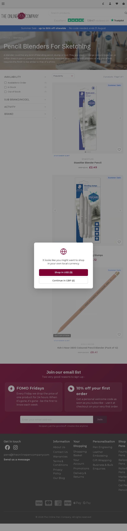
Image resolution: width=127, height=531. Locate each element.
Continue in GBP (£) (63, 280)
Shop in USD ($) (63, 272)
